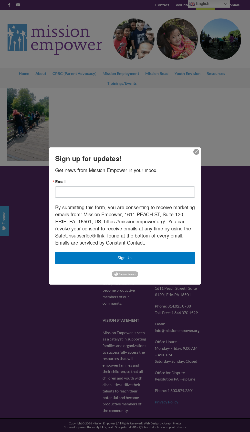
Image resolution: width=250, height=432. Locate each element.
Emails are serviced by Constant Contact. (100, 242)
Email (60, 182)
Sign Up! (125, 258)
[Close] (196, 152)
